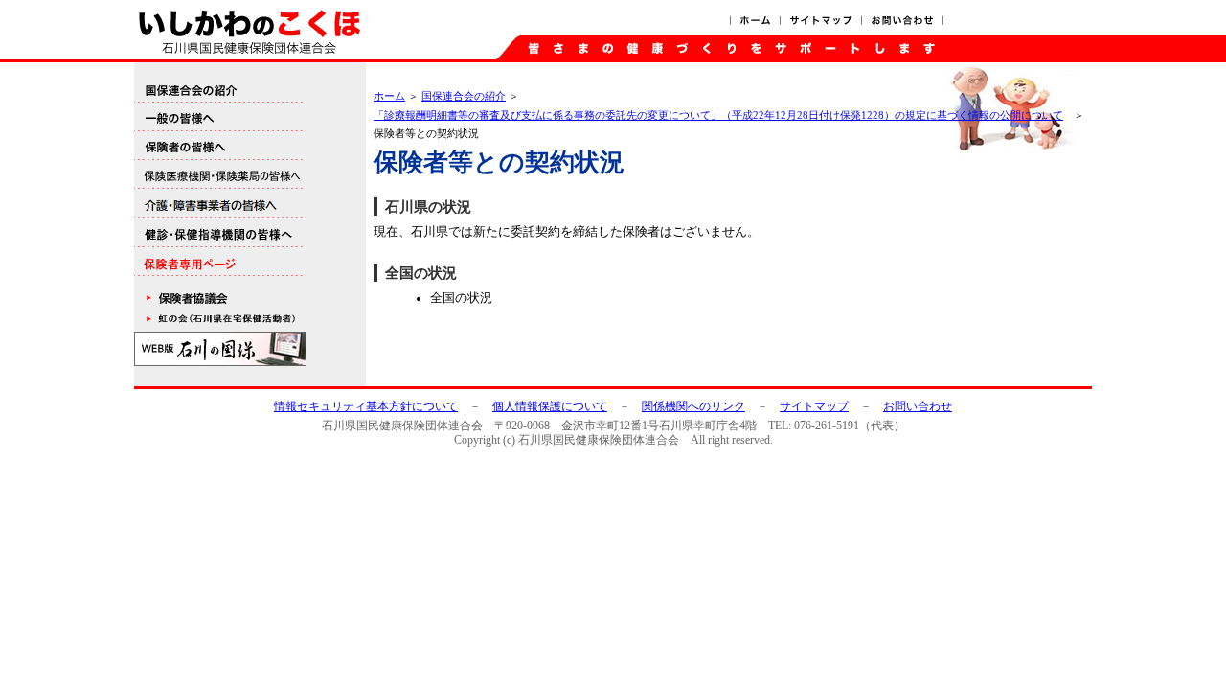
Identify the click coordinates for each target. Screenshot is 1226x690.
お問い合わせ (902, 22)
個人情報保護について (549, 406)
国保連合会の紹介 (463, 96)
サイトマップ (821, 22)
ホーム (754, 22)
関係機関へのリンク (693, 406)
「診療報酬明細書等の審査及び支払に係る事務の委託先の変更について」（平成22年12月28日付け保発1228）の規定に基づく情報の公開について (718, 115)
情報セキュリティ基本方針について (366, 406)
